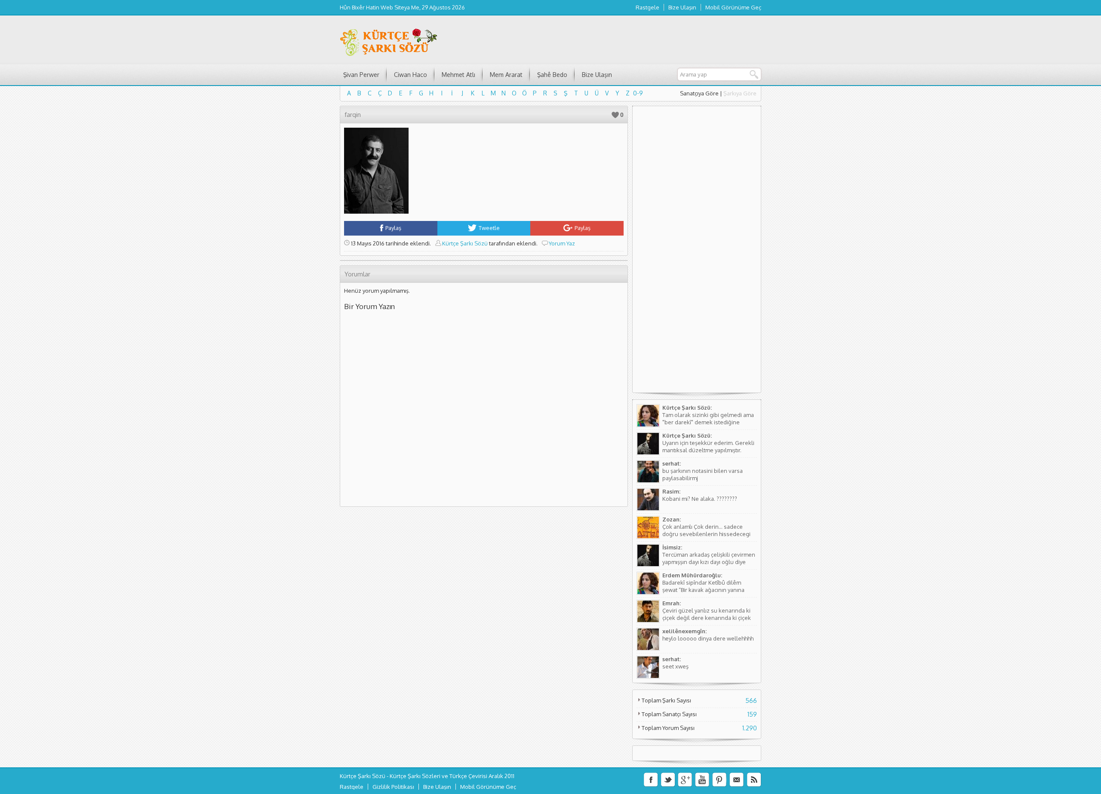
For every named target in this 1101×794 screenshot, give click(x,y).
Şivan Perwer (361, 74)
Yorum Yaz (562, 243)
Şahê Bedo (552, 74)
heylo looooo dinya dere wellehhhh (707, 638)
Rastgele (647, 7)
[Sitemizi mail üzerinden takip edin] (736, 780)
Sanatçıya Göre (699, 93)
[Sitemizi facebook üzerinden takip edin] (650, 780)
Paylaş (393, 227)
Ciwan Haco (410, 74)
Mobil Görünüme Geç (733, 7)
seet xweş (675, 666)
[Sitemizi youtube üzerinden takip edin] (702, 780)
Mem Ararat (506, 74)
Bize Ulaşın (682, 7)
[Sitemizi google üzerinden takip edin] (685, 780)
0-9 (638, 93)
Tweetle (489, 227)
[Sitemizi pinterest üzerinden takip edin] (719, 780)
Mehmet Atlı (458, 74)
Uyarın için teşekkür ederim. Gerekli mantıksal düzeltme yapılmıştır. (708, 446)
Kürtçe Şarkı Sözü (465, 243)
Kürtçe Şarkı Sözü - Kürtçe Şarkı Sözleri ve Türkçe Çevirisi (413, 776)
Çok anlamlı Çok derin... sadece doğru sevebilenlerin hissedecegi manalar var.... (706, 534)
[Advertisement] (697, 253)
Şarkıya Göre (740, 93)
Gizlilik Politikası (393, 786)
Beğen (615, 115)
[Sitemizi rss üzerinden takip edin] (754, 780)
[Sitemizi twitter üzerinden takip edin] (668, 780)
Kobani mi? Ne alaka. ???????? (699, 498)
